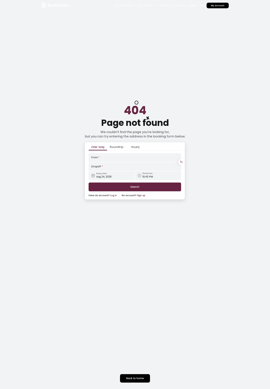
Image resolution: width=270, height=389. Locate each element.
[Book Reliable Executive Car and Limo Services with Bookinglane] (55, 5)
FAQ (202, 5)
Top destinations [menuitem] (124, 5)
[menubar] (126, 5)
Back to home (135, 378)
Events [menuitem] (179, 5)
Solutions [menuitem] (164, 5)
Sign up (141, 195)
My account (217, 5)
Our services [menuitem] (146, 5)
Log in (113, 195)
